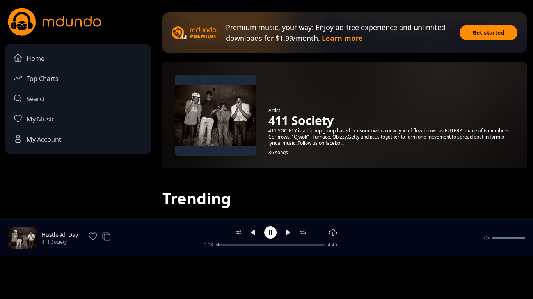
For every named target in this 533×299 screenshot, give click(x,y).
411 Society (54, 242)
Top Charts (43, 78)
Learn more (342, 38)
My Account (44, 139)
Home (35, 58)
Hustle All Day (60, 234)
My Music (41, 119)
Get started (489, 32)
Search (37, 99)
